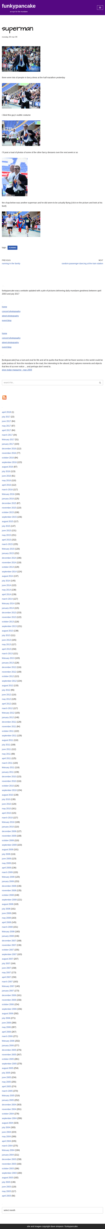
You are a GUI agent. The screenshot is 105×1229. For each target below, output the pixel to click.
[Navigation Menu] (100, 7)
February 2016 (8, 494)
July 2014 (6, 581)
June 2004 (6, 1132)
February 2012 (8, 713)
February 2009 (8, 877)
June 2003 (6, 1187)
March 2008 (7, 927)
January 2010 (8, 827)
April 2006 (6, 1032)
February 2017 (8, 439)
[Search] (100, 382)
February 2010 (8, 822)
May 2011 (6, 754)
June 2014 (6, 585)
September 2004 (9, 1118)
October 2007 (8, 950)
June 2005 (6, 1077)
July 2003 (6, 1182)
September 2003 (9, 1173)
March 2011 (7, 763)
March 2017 (7, 435)
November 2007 (9, 945)
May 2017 (6, 426)
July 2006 (6, 1018)
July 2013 (6, 635)
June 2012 (6, 695)
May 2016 (6, 480)
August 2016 (7, 467)
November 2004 (9, 1109)
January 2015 (8, 553)
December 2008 (9, 886)
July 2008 (6, 909)
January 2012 (8, 717)
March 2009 (7, 872)
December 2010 (9, 776)
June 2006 (6, 1023)
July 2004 (6, 1127)
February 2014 (8, 603)
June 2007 (6, 968)
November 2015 (9, 508)
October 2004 (8, 1114)
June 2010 (6, 804)
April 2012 (6, 704)
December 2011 (9, 722)
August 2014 (7, 576)
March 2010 (7, 818)
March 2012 (7, 708)
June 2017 (6, 421)
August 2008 (7, 904)
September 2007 (9, 954)
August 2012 (7, 685)
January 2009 (8, 881)
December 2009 (9, 831)
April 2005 (6, 1086)
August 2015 (7, 521)
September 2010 (9, 790)
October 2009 (8, 840)
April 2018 (6, 412)
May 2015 (6, 535)
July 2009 (6, 854)
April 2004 (6, 1141)
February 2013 (8, 658)
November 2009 (9, 836)
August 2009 (7, 849)
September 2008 (9, 900)
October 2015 (8, 512)
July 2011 (6, 745)
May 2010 (6, 808)
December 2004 (9, 1105)
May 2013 (6, 644)
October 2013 (8, 622)
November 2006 (9, 1000)
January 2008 (8, 936)
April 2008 (6, 922)
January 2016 (8, 499)
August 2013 (7, 631)
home (4, 307)
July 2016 (6, 471)
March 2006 (7, 1036)
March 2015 (7, 544)
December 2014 (9, 558)
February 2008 (8, 931)
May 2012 (6, 699)
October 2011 (8, 731)
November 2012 (9, 672)
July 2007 (6, 963)
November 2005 (9, 1055)
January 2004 (8, 1155)
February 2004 (8, 1150)
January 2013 (8, 663)
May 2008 (6, 918)
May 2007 (6, 972)
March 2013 (7, 653)
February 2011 (8, 767)
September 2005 (9, 1064)
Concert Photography (11, 311)
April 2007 (6, 977)
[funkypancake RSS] (4, 399)
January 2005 (8, 1100)
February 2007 (8, 986)
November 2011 (9, 726)
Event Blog (6, 320)
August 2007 (7, 959)
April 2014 (6, 594)
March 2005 (7, 1091)
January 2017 (8, 444)
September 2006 (9, 1009)
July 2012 (6, 690)
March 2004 (7, 1146)
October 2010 (8, 786)
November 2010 (9, 781)
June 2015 (6, 530)
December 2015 (9, 503)
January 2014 (8, 608)
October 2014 (8, 567)
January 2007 (8, 991)
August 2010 (7, 795)
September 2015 (9, 517)
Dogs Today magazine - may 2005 (17, 370)
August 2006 (7, 1013)
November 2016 (9, 453)
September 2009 (9, 845)
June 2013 (6, 640)
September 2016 (9, 462)
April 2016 (6, 485)
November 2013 (9, 617)
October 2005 (8, 1059)
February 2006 (8, 1041)
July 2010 (6, 799)
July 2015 (6, 526)
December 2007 (9, 941)
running (12, 248)
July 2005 (6, 1073)
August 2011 (7, 740)
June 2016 (6, 476)
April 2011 (6, 758)
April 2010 (6, 813)
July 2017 (6, 417)
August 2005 (7, 1068)
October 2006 (8, 1004)
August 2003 (7, 1178)
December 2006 (9, 995)
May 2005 (6, 1082)
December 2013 (9, 612)
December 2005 (9, 1050)
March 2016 (7, 489)
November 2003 (9, 1164)
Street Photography (10, 316)
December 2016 (9, 449)
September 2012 (9, 681)
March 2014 (7, 599)
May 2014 (6, 590)
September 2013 (9, 626)
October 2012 (8, 676)
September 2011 (9, 736)
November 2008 (9, 890)
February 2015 (8, 549)
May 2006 (6, 1027)
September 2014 (9, 572)
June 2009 (6, 859)
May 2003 (6, 1191)
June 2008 (6, 913)
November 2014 (9, 562)
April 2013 (6, 649)
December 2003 (9, 1159)
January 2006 (8, 1045)
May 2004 (6, 1136)
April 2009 (6, 868)
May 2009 (6, 863)
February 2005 (8, 1095)
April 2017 (6, 430)
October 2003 (8, 1168)
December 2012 (9, 667)
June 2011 (6, 749)
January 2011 (8, 772)
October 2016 (8, 458)
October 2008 (8, 895)
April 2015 (6, 540)
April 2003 (6, 1196)
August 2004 (7, 1123)
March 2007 (7, 982)
